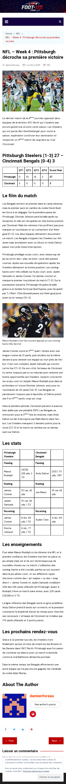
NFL (49, 65)
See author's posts (45, 704)
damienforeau (12, 65)
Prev (11, 740)
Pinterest (31, 729)
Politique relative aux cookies (36, 771)
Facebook (5, 729)
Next (54, 740)
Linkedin (23, 729)
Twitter (14, 729)
